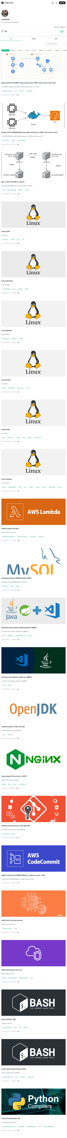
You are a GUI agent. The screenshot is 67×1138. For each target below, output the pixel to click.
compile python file (31, 1126)
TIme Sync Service (7, 928)
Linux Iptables (5, 338)
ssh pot (25, 1027)
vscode (49, 50)
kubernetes (29, 91)
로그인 (62, 3)
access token (5, 833)
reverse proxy (22, 784)
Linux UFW (5, 239)
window (18, 586)
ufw (23, 239)
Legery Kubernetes (7, 91)
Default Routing (12, 487)
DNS (3, 437)
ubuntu (57, 50)
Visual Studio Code (20, 635)
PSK (3, 190)
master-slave (37, 437)
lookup (29, 437)
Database (4, 586)
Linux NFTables (6, 289)
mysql (11, 586)
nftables (20, 289)
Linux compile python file (8, 1126)
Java (28, 50)
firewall (12, 239)
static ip (44, 487)
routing (41, 50)
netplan (31, 487)
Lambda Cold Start (22, 536)
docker (13, 140)
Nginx (3, 784)
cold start (41, 536)
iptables (14, 338)
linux (13, 50)
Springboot (10, 635)
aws (34, 50)
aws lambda (33, 536)
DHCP (20, 50)
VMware (20, 190)
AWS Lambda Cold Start (8, 536)
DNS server (10, 437)
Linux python (21, 1126)
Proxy (9, 784)
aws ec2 (22, 91)
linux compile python (49, 1126)
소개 (56, 39)
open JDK (10, 734)
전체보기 (5, 50)
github (13, 833)
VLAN (20, 487)
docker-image (21, 140)
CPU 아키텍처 (5, 140)
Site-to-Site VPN (11, 190)
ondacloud (5, 19)
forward (18, 437)
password (22, 1077)
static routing (52, 487)
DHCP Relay (11, 388)
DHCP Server (20, 388)
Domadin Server (12, 978)
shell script (30, 1077)
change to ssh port (7, 1027)
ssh (20, 1027)
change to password (7, 1077)
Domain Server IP (23, 978)
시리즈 (34, 39)
